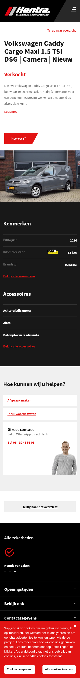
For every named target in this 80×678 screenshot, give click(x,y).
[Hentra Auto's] (30, 11)
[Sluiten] (75, 626)
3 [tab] (15, 571)
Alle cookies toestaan (59, 669)
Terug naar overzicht (61, 31)
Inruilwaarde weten (21, 414)
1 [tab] (5, 571)
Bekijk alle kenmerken (19, 276)
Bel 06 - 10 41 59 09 (20, 442)
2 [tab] (10, 571)
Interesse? (18, 139)
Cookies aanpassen (19, 669)
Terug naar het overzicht (40, 507)
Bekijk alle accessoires (19, 347)
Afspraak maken (19, 400)
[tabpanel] (40, 557)
